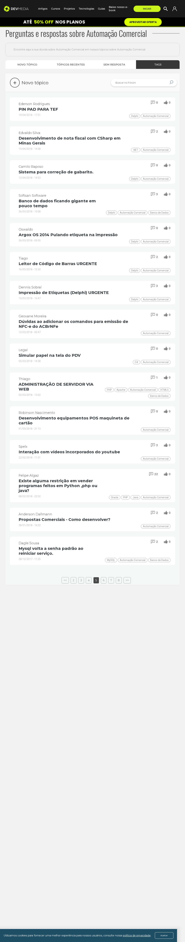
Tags (158, 64)
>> (127, 580)
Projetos (69, 8)
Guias (101, 8)
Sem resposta (114, 64)
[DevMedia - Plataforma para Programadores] (19, 9)
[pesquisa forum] (172, 82)
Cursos (55, 8)
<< (65, 580)
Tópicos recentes (71, 64)
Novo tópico (27, 64)
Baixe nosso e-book (118, 8)
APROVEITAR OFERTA (143, 22)
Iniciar (147, 8)
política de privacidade (137, 935)
